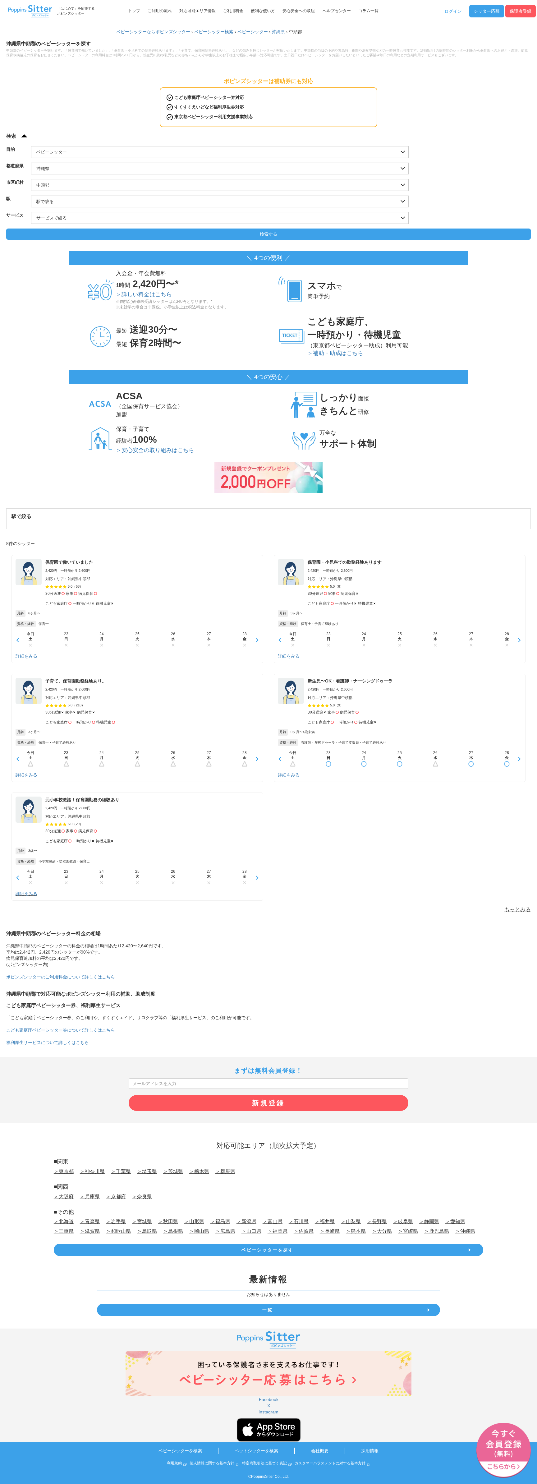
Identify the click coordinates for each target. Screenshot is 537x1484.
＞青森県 (90, 1221)
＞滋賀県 (90, 1231)
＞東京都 (64, 1171)
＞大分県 (382, 1231)
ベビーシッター (252, 31)
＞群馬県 (225, 1171)
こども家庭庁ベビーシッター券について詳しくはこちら (60, 1030)
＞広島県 (225, 1231)
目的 (10, 149)
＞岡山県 (199, 1231)
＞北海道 (64, 1221)
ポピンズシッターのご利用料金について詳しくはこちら (60, 976)
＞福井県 (325, 1221)
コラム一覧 (368, 11)
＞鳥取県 (147, 1231)
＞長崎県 (330, 1231)
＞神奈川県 (92, 1171)
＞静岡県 (429, 1221)
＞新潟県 (246, 1221)
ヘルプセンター (337, 11)
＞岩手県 (116, 1221)
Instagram (268, 1411)
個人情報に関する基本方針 (212, 1463)
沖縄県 (278, 31)
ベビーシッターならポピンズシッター (153, 31)
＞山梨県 (351, 1221)
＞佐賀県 (304, 1231)
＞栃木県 (199, 1171)
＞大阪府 (64, 1196)
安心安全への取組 (298, 11)
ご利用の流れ (160, 11)
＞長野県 (377, 1221)
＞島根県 (173, 1231)
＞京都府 (116, 1196)
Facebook (268, 1399)
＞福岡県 (277, 1231)
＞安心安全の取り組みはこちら (155, 450)
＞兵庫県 (90, 1196)
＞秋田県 (168, 1221)
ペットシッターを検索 (256, 1450)
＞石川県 (299, 1221)
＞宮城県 (142, 1221)
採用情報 (370, 1450)
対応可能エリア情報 (197, 11)
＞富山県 (272, 1221)
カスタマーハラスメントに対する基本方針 (330, 1463)
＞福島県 (220, 1221)
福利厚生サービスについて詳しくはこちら (47, 1042)
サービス (15, 215)
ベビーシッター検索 (213, 31)
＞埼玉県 (147, 1171)
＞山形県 (194, 1221)
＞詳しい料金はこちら (144, 294)
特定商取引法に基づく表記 (264, 1463)
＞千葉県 (121, 1171)
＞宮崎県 (408, 1231)
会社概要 (319, 1450)
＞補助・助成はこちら (335, 353)
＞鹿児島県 (436, 1231)
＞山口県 (251, 1231)
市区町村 (15, 182)
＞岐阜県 (403, 1221)
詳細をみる (26, 656)
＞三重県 (64, 1231)
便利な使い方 (263, 11)
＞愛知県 (455, 1221)
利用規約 (174, 1463)
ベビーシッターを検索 (180, 1450)
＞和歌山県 (118, 1231)
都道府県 (15, 165)
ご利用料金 (233, 11)
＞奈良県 (142, 1196)
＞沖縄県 (465, 1231)
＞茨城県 (173, 1171)
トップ (134, 11)
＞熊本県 (356, 1231)
